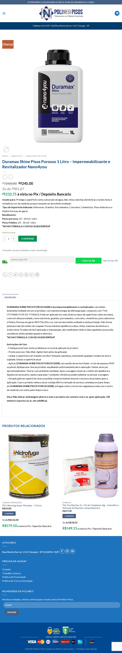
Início (5, 156)
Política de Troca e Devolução (17, 580)
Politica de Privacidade (14, 576)
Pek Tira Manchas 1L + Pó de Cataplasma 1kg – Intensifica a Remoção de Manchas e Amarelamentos (90, 506)
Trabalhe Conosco (11, 573)
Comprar (27, 238)
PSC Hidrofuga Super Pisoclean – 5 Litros (22, 505)
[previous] (2, 483)
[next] (119, 483)
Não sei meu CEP (110, 260)
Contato (6, 569)
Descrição (10, 297)
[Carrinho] (117, 13)
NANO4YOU (17, 156)
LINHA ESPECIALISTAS (35, 156)
